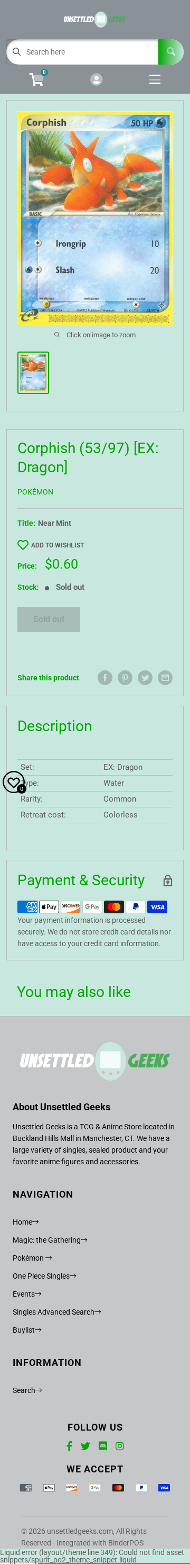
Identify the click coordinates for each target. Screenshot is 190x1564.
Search (24, 1390)
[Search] (171, 52)
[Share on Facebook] (105, 677)
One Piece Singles (41, 1276)
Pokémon (35, 492)
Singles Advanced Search (53, 1312)
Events (24, 1294)
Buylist (24, 1330)
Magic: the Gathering (47, 1240)
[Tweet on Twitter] (145, 677)
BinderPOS (126, 1543)
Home (22, 1222)
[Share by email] (165, 677)
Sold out (48, 619)
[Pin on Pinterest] (125, 677)
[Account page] (96, 80)
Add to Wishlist (57, 545)
